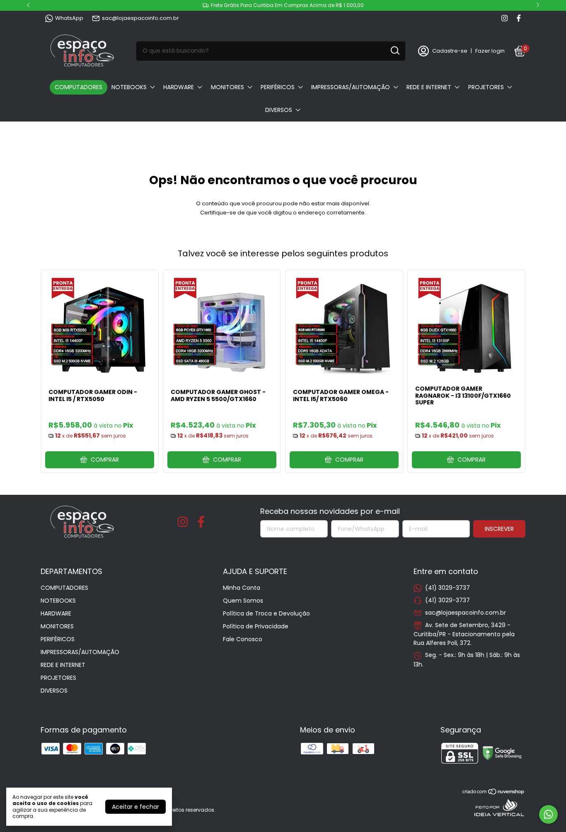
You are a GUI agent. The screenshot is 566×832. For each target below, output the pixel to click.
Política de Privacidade (255, 626)
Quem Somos (243, 600)
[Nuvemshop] (493, 793)
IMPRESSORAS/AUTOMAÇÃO (350, 87)
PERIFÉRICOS (278, 87)
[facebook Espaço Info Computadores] (518, 18)
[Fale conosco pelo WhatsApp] (548, 814)
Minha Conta (241, 588)
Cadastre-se (449, 51)
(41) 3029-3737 (447, 588)
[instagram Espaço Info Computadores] (504, 18)
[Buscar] (394, 50)
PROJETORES (486, 87)
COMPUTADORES (78, 87)
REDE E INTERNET (428, 87)
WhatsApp (69, 18)
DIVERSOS (278, 110)
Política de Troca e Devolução (266, 613)
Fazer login (490, 51)
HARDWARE (178, 87)
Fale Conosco (242, 639)
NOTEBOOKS (129, 87)
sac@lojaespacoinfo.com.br (140, 18)
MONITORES (227, 87)
